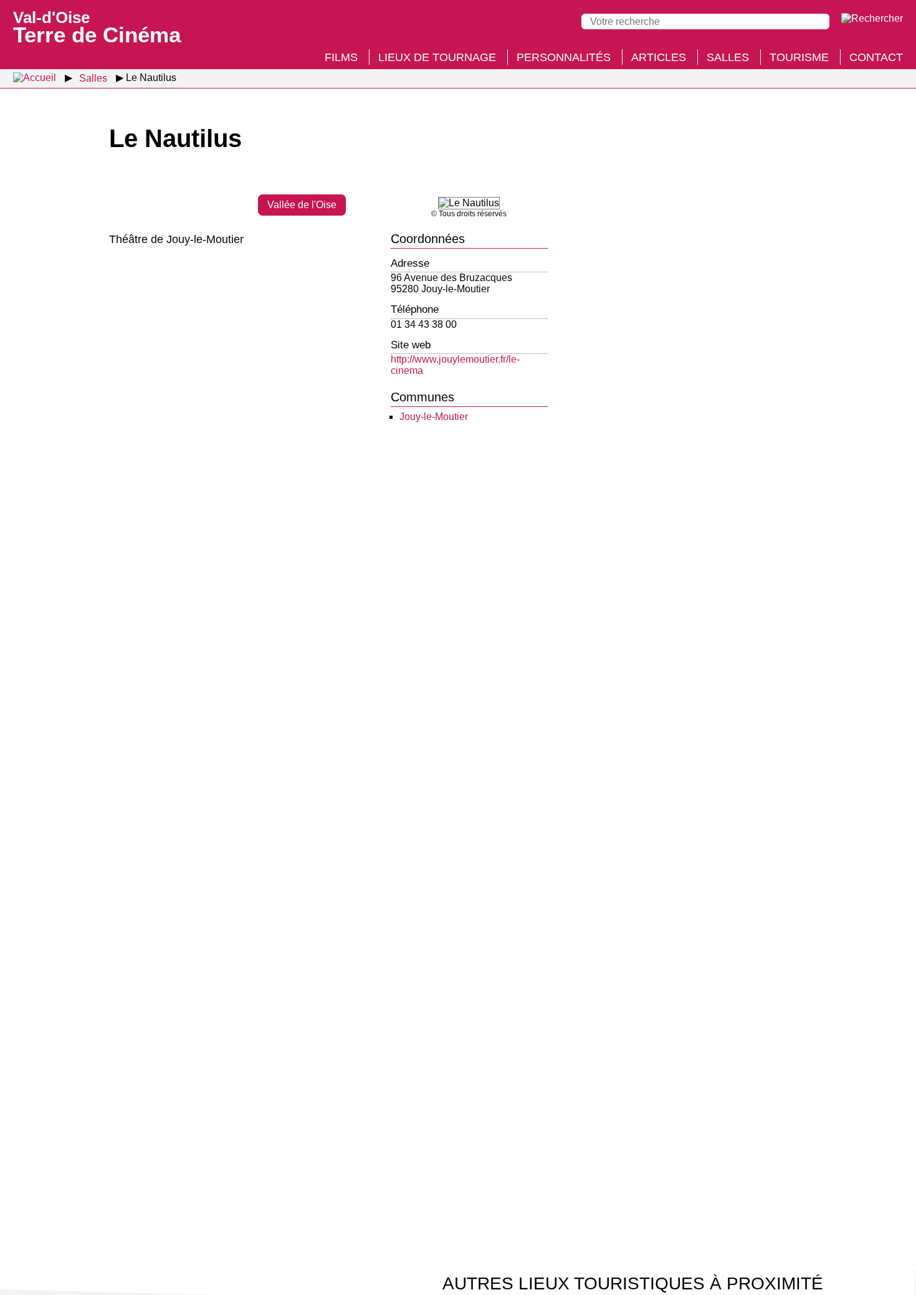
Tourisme (799, 57)
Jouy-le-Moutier (433, 416)
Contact (876, 57)
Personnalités (564, 57)
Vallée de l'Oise (301, 204)
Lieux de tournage (437, 57)
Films (341, 57)
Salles (728, 57)
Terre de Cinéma (97, 26)
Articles (658, 57)
